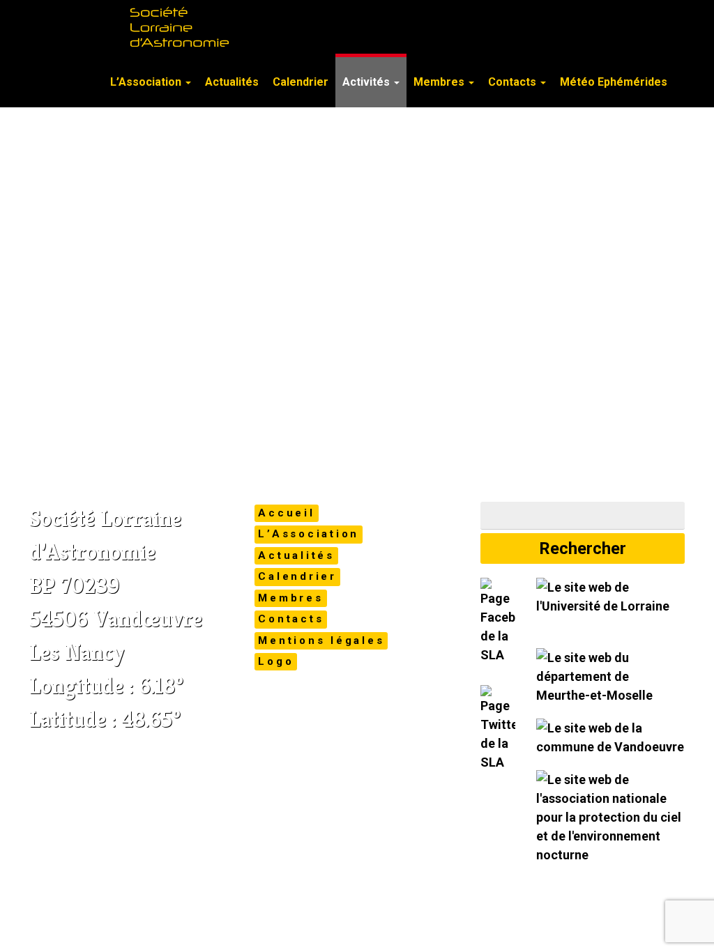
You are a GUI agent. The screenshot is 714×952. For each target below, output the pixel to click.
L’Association (147, 82)
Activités (367, 82)
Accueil (286, 513)
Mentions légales (321, 640)
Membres (440, 82)
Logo (276, 661)
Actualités (232, 82)
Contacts (513, 82)
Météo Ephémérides (613, 82)
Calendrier (300, 82)
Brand (71, 55)
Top (681, 919)
